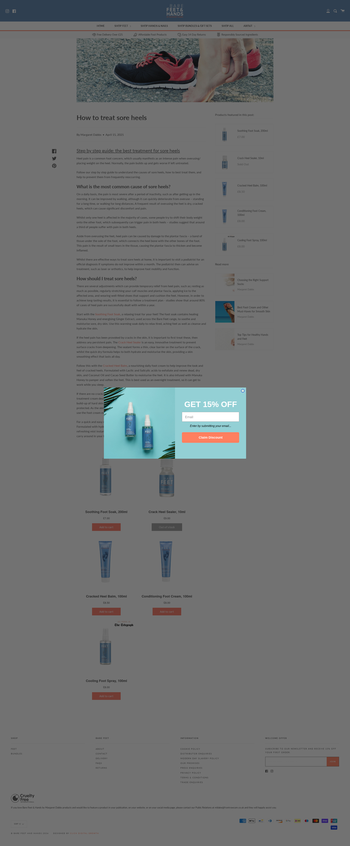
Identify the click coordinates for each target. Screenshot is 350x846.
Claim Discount (211, 437)
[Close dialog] (243, 391)
